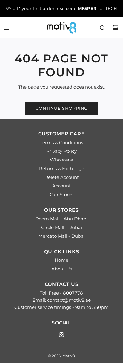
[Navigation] (6, 27)
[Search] (102, 27)
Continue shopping (62, 108)
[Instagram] (61, 334)
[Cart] (115, 27)
